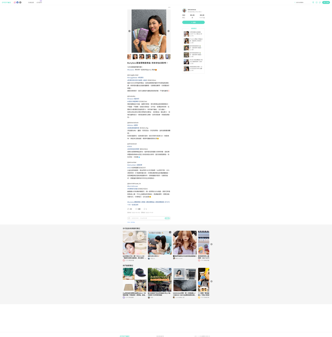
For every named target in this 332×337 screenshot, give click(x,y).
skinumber (132, 162)
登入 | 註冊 (326, 2)
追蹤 (194, 22)
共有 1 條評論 (131, 222)
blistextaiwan (134, 122)
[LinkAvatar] (185, 10)
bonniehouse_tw (135, 183)
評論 (167, 218)
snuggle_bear (134, 75)
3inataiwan (133, 144)
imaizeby (132, 96)
